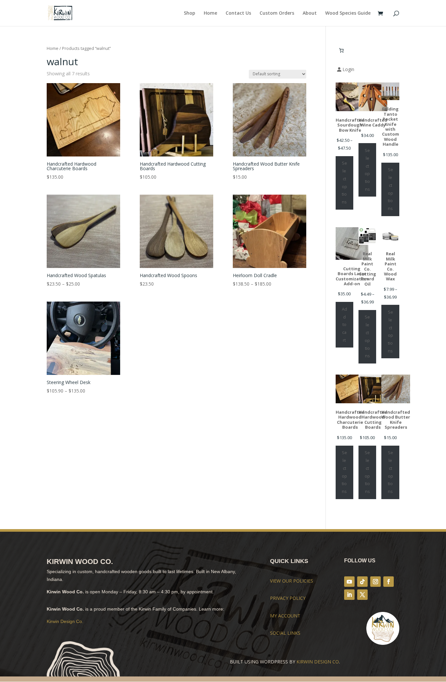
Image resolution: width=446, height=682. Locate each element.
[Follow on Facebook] (388, 581)
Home (210, 13)
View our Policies (291, 581)
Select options (344, 182)
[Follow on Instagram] (375, 581)
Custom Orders (277, 13)
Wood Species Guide (348, 13)
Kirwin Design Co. (65, 621)
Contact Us (238, 13)
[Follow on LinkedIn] (349, 594)
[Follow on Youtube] (349, 581)
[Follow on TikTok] (362, 581)
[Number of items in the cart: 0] (341, 50)
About (310, 13)
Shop (189, 13)
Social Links (285, 633)
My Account (285, 616)
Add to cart (344, 324)
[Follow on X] (362, 594)
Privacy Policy (288, 598)
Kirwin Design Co (317, 662)
